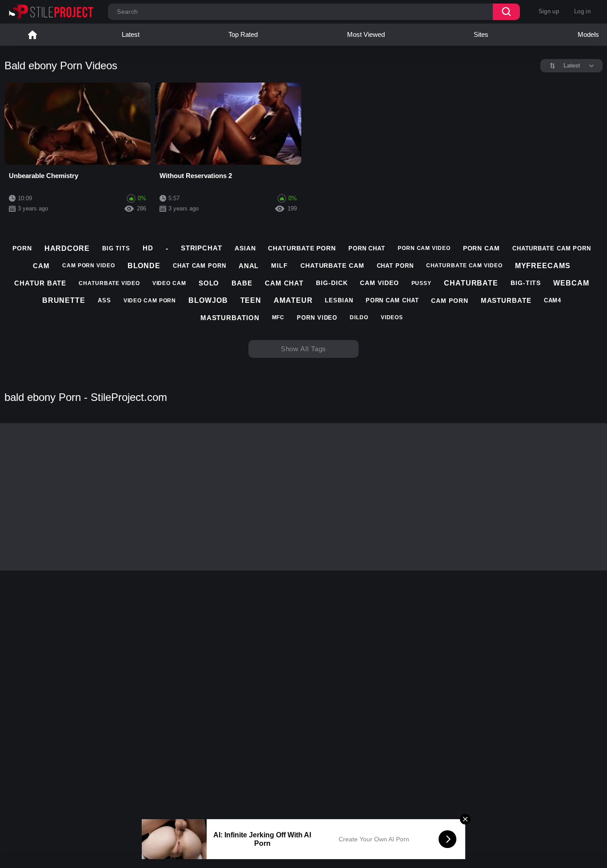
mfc (278, 317)
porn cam (481, 248)
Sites (481, 34)
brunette (63, 300)
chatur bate (40, 283)
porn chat (366, 248)
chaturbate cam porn (551, 248)
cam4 (553, 300)
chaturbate (471, 283)
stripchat (201, 248)
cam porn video (88, 265)
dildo (359, 317)
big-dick (331, 282)
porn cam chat (392, 300)
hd (148, 248)
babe (242, 283)
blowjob (208, 300)
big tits (116, 248)
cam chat (284, 283)
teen (251, 300)
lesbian (339, 300)
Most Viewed (366, 34)
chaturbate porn (302, 248)
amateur (293, 300)
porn (22, 248)
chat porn (395, 265)
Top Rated (243, 34)
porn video (317, 317)
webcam (571, 283)
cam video (379, 282)
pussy (421, 283)
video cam (169, 283)
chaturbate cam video (464, 265)
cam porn (449, 300)
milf (279, 265)
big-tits (526, 282)
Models (588, 34)
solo (209, 283)
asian (245, 248)
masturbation (230, 317)
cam (41, 266)
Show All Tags (304, 349)
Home (32, 35)
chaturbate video (109, 283)
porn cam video (424, 248)
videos (392, 317)
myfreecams (543, 266)
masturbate (506, 300)
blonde (144, 266)
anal (249, 266)
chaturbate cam (332, 265)
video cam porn (150, 300)
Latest (131, 34)
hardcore (67, 248)
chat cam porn (199, 265)
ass (104, 300)
